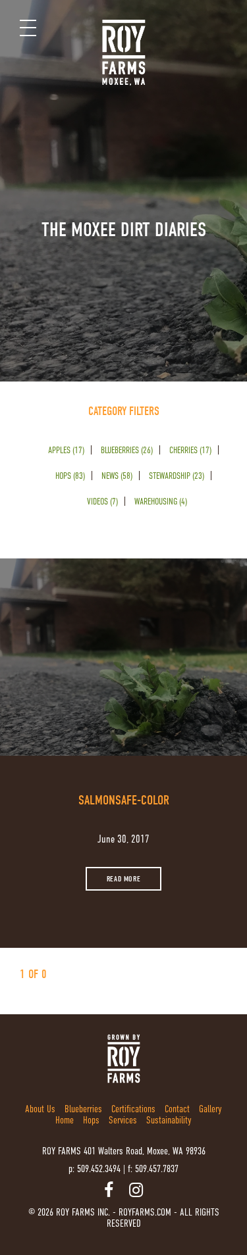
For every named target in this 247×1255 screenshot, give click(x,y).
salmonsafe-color (123, 800)
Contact (177, 1108)
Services (123, 1119)
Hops (91, 1119)
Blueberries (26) (127, 450)
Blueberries (83, 1108)
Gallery (210, 1108)
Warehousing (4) (160, 501)
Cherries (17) (190, 450)
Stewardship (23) (176, 475)
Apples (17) (66, 450)
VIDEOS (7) (102, 501)
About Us (40, 1108)
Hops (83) (70, 475)
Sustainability (169, 1119)
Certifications (133, 1108)
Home (64, 1119)
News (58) (116, 475)
